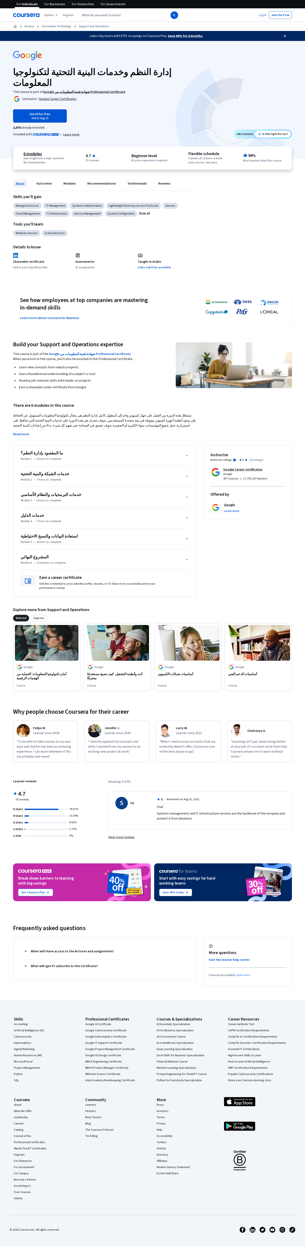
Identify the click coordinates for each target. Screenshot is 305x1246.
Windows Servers (27, 233)
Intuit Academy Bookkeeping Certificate (110, 1080)
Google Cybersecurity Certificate (106, 1030)
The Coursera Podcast (99, 1130)
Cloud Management (28, 214)
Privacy (161, 1124)
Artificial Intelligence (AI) (29, 1030)
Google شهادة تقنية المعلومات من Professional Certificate (90, 354)
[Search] (174, 15)
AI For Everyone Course (171, 1037)
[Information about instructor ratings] (234, 460)
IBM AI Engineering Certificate (103, 1062)
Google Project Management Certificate (110, 1049)
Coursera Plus (22, 1136)
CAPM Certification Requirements (248, 1030)
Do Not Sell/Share (167, 1173)
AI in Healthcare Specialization (175, 1043)
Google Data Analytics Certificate (105, 1037)
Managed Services (27, 206)
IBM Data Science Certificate (102, 1074)
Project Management (27, 1068)
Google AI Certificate (98, 1024)
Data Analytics (22, 1043)
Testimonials (137, 183)
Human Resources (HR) (28, 1055)
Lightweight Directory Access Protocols (133, 206)
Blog (88, 1124)
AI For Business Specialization (175, 1030)
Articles (161, 1148)
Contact (161, 1142)
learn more (243, 975)
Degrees (19, 1155)
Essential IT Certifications (244, 1049)
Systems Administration (87, 206)
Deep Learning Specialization (175, 1049)
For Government (24, 1167)
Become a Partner (25, 1180)
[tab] (21, 618)
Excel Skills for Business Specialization (180, 1055)
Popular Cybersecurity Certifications (250, 1074)
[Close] (285, 36)
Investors (162, 1111)
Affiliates (162, 1161)
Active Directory (55, 233)
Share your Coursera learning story (249, 1080)
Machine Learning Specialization (176, 1068)
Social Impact (22, 1186)
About (20, 183)
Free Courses (22, 1192)
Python (18, 1074)
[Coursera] (26, 15)
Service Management (87, 214)
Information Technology (56, 26)
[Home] (15, 26)
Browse (29, 26)
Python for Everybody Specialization (179, 1080)
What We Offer (23, 1111)
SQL (16, 1080)
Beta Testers (93, 1117)
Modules (69, 183)
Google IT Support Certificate (103, 1043)
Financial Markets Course (172, 1062)
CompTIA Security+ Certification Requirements (257, 1043)
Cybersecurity (23, 1037)
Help (159, 1130)
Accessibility (164, 1136)
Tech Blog (91, 1136)
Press (160, 1105)
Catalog (18, 1130)
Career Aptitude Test (241, 1024)
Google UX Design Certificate (103, 1055)
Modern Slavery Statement (173, 1167)
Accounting (21, 1024)
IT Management (55, 206)
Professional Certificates (29, 1142)
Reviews (164, 183)
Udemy (18, 1198)
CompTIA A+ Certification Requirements (252, 1037)
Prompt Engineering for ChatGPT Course (182, 1074)
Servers (170, 206)
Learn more (71, 134)
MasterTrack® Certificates (30, 1148)
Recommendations (101, 183)
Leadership (21, 1117)
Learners (90, 1105)
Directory (162, 1155)
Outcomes (44, 183)
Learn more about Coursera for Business (49, 318)
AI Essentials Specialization (173, 1024)
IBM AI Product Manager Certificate (106, 1068)
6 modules (32, 154)
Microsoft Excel (23, 1062)
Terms (161, 1117)
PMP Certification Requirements (248, 1068)
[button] (68, 15)
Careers (19, 1124)
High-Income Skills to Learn (244, 1055)
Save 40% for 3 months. (185, 36)
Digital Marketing (24, 1049)
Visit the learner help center (229, 960)
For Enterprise (23, 1161)
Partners (90, 1111)
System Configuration (120, 214)
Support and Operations (94, 26)
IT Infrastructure (57, 214)
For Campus (21, 1173)
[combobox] (120, 15)
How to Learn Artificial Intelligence (249, 1062)
